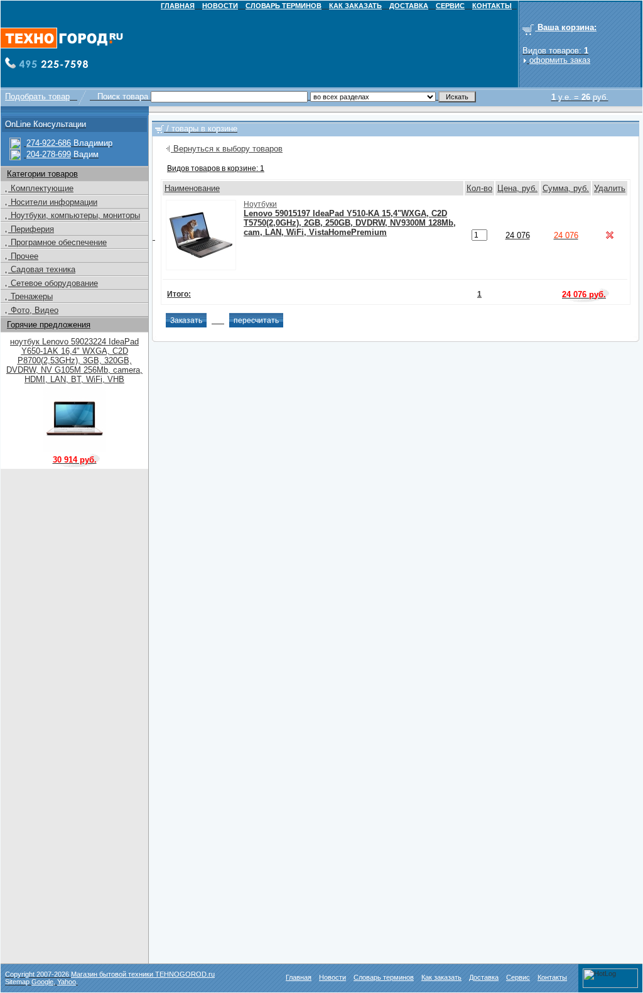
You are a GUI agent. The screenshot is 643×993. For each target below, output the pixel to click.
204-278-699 (48, 154)
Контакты (552, 977)
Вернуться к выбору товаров (227, 148)
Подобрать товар (37, 96)
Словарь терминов (384, 977)
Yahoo (66, 981)
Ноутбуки (260, 204)
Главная (298, 977)
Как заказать (441, 977)
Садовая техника (41, 269)
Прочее (23, 256)
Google (42, 981)
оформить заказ (559, 60)
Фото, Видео (33, 310)
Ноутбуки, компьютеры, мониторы (74, 215)
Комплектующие (40, 188)
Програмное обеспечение (57, 242)
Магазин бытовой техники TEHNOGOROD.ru (143, 974)
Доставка (484, 977)
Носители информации (52, 202)
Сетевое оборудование (53, 283)
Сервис (518, 977)
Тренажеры (30, 296)
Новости (332, 977)
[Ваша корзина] (159, 128)
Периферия (31, 229)
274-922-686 (48, 143)
